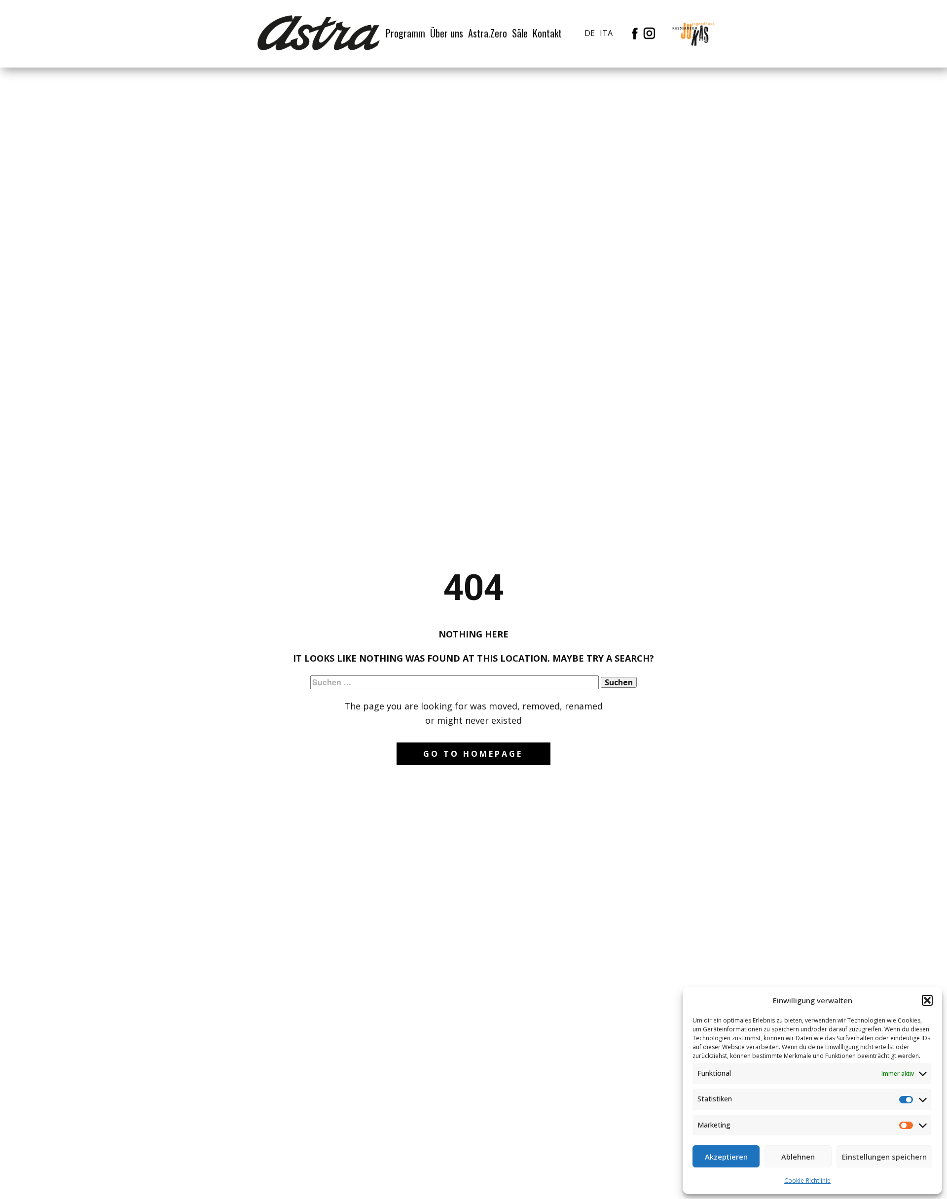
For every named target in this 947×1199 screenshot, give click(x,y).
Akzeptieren (726, 1157)
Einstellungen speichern (884, 1157)
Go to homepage (473, 753)
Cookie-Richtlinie (807, 1180)
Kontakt (547, 33)
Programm (405, 33)
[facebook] (635, 33)
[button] (927, 1000)
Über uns (446, 33)
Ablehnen (798, 1157)
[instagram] (649, 33)
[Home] (318, 33)
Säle (520, 33)
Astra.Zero (487, 33)
